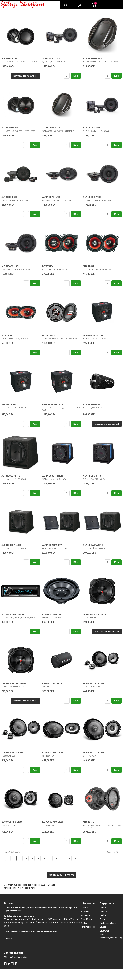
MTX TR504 (88, 266)
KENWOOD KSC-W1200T (53, 683)
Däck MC (104, 907)
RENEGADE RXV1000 (11, 404)
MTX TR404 (47, 266)
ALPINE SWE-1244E (92, 58)
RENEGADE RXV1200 (93, 335)
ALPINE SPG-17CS (51, 58)
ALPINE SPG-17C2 (92, 197)
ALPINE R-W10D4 (9, 58)
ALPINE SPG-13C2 (10, 266)
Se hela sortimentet (61, 874)
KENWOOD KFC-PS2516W (13, 683)
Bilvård (103, 927)
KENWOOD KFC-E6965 (52, 752)
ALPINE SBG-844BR (92, 476)
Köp (75, 75)
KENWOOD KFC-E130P (93, 683)
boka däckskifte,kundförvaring (109, 936)
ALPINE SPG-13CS (92, 128)
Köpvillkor (85, 911)
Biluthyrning (105, 931)
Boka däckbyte (87, 919)
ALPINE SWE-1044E (51, 128)
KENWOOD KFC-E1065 (52, 822)
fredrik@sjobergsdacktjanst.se (22, 885)
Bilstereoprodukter (108, 923)
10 (68, 858)
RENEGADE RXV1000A (52, 404)
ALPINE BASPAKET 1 (52, 545)
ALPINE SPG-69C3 (51, 197)
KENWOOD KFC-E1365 (11, 822)
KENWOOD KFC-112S (52, 614)
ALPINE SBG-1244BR (52, 476)
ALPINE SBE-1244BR (11, 476)
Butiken (84, 923)
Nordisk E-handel (29, 888)
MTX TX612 (88, 822)
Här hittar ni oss (88, 927)
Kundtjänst (85, 915)
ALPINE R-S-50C (9, 197)
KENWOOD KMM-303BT (12, 614)
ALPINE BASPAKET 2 (93, 545)
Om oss (84, 907)
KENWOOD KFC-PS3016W (95, 614)
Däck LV (103, 911)
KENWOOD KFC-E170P (12, 752)
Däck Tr (103, 915)
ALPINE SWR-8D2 (9, 128)
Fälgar (102, 919)
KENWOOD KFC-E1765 (93, 752)
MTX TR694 (6, 335)
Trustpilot (8, 938)
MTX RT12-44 (48, 335)
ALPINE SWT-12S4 (91, 404)
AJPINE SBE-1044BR (11, 545)
